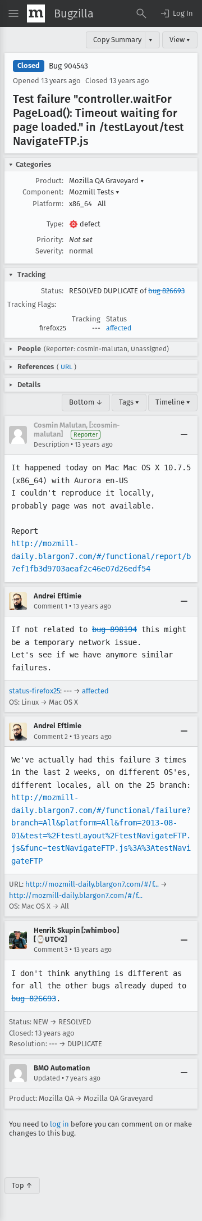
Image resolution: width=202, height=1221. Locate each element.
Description (51, 444)
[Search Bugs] (141, 13)
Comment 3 (51, 950)
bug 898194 (114, 629)
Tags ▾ (129, 402)
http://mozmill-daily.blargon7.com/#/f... (92, 884)
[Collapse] (184, 435)
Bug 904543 (68, 66)
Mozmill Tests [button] (94, 192)
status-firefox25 (34, 691)
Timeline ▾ (172, 402)
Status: (52, 291)
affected (118, 328)
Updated (47, 1078)
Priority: (49, 239)
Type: (55, 224)
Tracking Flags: (31, 304)
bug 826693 (166, 291)
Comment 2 (51, 737)
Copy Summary (117, 39)
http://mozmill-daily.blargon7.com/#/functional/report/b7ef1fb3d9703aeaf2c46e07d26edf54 (101, 556)
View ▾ (179, 39)
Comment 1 (50, 606)
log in (59, 1124)
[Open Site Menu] (13, 13)
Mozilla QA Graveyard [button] (106, 180)
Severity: (49, 251)
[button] (176, 13)
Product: (49, 180)
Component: (42, 192)
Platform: (48, 203)
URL (66, 367)
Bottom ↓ (86, 402)
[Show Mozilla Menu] (36, 13)
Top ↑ (22, 1185)
